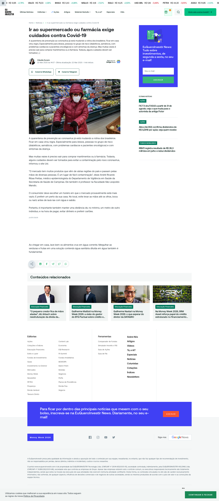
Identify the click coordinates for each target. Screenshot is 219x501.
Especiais (111, 12)
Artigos (67, 12)
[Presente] (168, 12)
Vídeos (130, 345)
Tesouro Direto (33, 394)
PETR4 (30, 382)
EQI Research (64, 350)
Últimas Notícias (26, 12)
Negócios (62, 374)
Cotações (132, 368)
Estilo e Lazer (32, 354)
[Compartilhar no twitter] (59, 263)
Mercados (31, 370)
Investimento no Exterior (37, 366)
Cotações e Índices (35, 346)
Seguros (62, 390)
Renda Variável (33, 390)
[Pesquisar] (178, 12)
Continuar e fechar (201, 495)
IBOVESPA (62, 362)
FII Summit (63, 354)
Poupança (31, 386)
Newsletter (31, 378)
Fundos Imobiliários (66, 358)
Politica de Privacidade (33, 496)
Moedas (62, 370)
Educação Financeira (35, 350)
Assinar (158, 80)
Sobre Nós (132, 337)
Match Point (63, 366)
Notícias (39, 23)
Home (31, 23)
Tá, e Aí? (131, 350)
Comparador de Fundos (107, 341)
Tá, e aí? (98, 12)
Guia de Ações (104, 350)
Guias (29, 362)
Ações (29, 341)
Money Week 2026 (40, 437)
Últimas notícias (145, 96)
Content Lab (64, 341)
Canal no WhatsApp (43, 72)
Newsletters (133, 376)
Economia (63, 346)
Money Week (32, 374)
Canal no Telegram (69, 72)
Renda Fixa (63, 386)
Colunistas (132, 363)
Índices (131, 372)
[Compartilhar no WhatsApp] (65, 263)
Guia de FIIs (102, 354)
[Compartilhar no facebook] (46, 263)
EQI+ (122, 12)
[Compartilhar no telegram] (53, 263)
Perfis (61, 378)
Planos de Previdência (67, 382)
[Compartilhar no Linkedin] (40, 263)
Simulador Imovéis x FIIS (107, 346)
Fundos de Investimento (37, 358)
